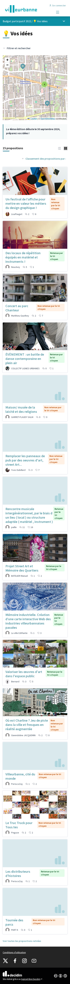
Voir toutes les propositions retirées (22, 941)
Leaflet (33, 118)
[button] (45, 101)
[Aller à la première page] (26, 8)
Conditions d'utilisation (14, 952)
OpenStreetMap (47, 118)
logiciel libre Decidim (32, 979)
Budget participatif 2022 (17, 21)
